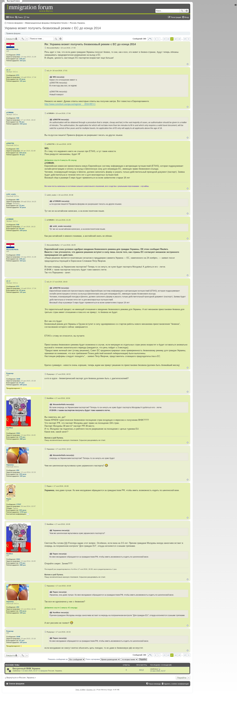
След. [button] (188, 39)
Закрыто (10, 38)
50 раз (22, 154)
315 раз (23, 60)
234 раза (23, 124)
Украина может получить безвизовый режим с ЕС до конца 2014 (53, 28)
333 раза (22, 153)
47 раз (21, 383)
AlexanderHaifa (12, 49)
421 (17, 149)
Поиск (182, 11)
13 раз (21, 205)
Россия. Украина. (77, 23)
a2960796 (10, 143)
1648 (18, 379)
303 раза (22, 510)
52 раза (23, 207)
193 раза (23, 385)
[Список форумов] (30, 8)
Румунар (9, 373)
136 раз (22, 59)
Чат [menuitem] (28, 17)
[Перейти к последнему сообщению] (159, 669)
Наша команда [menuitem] (154, 684)
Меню (11, 17)
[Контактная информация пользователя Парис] (28, 514)
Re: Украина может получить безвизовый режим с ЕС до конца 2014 (90, 44)
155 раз (23, 476)
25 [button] (185, 39)
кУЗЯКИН (9, 112)
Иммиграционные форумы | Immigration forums (46, 23)
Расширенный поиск (186, 11)
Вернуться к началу (187, 64)
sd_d (8, 70)
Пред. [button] (155, 39)
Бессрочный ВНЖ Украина (26, 668)
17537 (18, 504)
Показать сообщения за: (58, 659)
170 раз (22, 437)
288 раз (23, 439)
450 (17, 470)
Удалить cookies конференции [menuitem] (176, 684)
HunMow (9, 428)
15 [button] (164, 39)
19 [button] (179, 39)
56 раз (21, 122)
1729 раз (23, 512)
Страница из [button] (150, 39)
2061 (18, 433)
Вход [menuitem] (187, 17)
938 (17, 118)
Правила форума (13, 33)
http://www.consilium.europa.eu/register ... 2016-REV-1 (69, 104)
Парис (8, 499)
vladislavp (16, 671)
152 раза (22, 474)
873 (17, 75)
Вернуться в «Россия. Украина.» (21, 678)
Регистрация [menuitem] (176, 17)
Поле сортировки (93, 659)
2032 (18, 55)
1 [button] (158, 39)
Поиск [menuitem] (20, 17)
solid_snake (11, 194)
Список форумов (15, 23)
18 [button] (176, 39)
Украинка (10, 465)
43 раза (22, 79)
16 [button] (168, 39)
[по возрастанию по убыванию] (129, 659)
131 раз (23, 81)
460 (17, 200)
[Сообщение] (45, 48)
